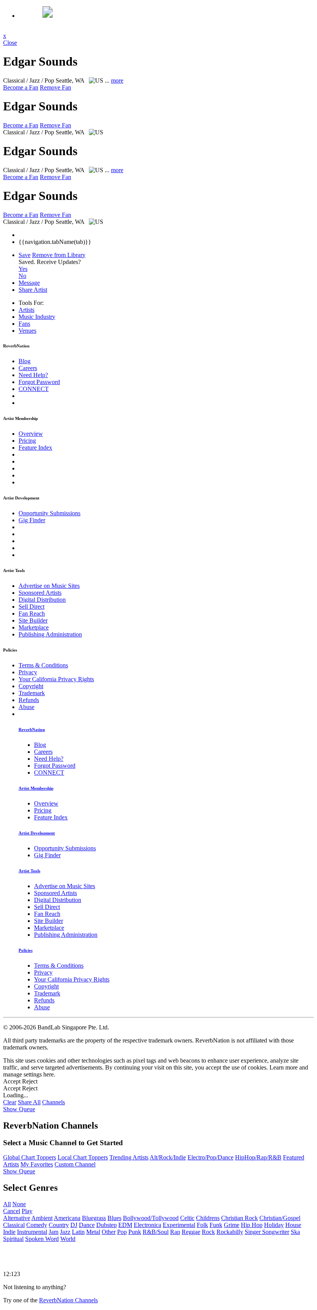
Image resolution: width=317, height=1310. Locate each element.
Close (10, 42)
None (19, 1204)
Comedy (36, 1225)
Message (29, 282)
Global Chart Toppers (29, 1157)
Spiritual (13, 1239)
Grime (231, 1225)
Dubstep (106, 1225)
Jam (53, 1232)
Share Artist (33, 289)
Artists (26, 309)
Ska (295, 1232)
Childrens (208, 1218)
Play (27, 1211)
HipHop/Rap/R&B (258, 1157)
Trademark (32, 693)
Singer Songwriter (267, 1232)
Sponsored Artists (40, 592)
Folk (202, 1225)
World (67, 1239)
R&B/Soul (156, 1232)
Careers (28, 368)
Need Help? (33, 375)
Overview (31, 433)
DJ (73, 1225)
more (117, 80)
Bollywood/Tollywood (151, 1218)
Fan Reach (32, 613)
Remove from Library (58, 255)
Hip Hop (251, 1225)
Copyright (31, 686)
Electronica (147, 1225)
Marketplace (34, 627)
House (293, 1225)
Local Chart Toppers (83, 1157)
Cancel (11, 1211)
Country (59, 1225)
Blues (114, 1218)
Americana (67, 1218)
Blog (25, 361)
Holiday (274, 1225)
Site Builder (33, 620)
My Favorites (36, 1164)
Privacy (28, 672)
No (22, 275)
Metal (93, 1232)
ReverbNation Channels (68, 1300)
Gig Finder (32, 520)
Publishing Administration (50, 634)
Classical (14, 1225)
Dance (87, 1225)
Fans (24, 323)
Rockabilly (229, 1232)
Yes (23, 269)
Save (25, 255)
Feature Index (35, 447)
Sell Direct (31, 606)
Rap (175, 1232)
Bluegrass (94, 1218)
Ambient (42, 1218)
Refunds (29, 700)
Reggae (191, 1232)
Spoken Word (42, 1239)
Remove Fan (55, 87)
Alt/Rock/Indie (168, 1157)
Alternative (16, 1218)
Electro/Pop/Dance (210, 1157)
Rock (208, 1232)
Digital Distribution (42, 599)
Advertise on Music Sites (49, 585)
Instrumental (32, 1232)
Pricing (27, 440)
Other (109, 1232)
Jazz (65, 1232)
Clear (9, 1102)
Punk (134, 1232)
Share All (29, 1102)
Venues (27, 330)
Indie (9, 1232)
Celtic (187, 1218)
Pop (122, 1232)
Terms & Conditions (43, 665)
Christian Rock (239, 1218)
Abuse (26, 707)
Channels (53, 1102)
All (7, 1204)
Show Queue (19, 1109)
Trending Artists (128, 1157)
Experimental (179, 1225)
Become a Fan (20, 87)
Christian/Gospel (279, 1218)
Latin (78, 1232)
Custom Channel (75, 1164)
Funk (216, 1225)
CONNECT (34, 389)
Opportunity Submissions (49, 513)
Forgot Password (39, 382)
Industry (37, 316)
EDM (125, 1225)
